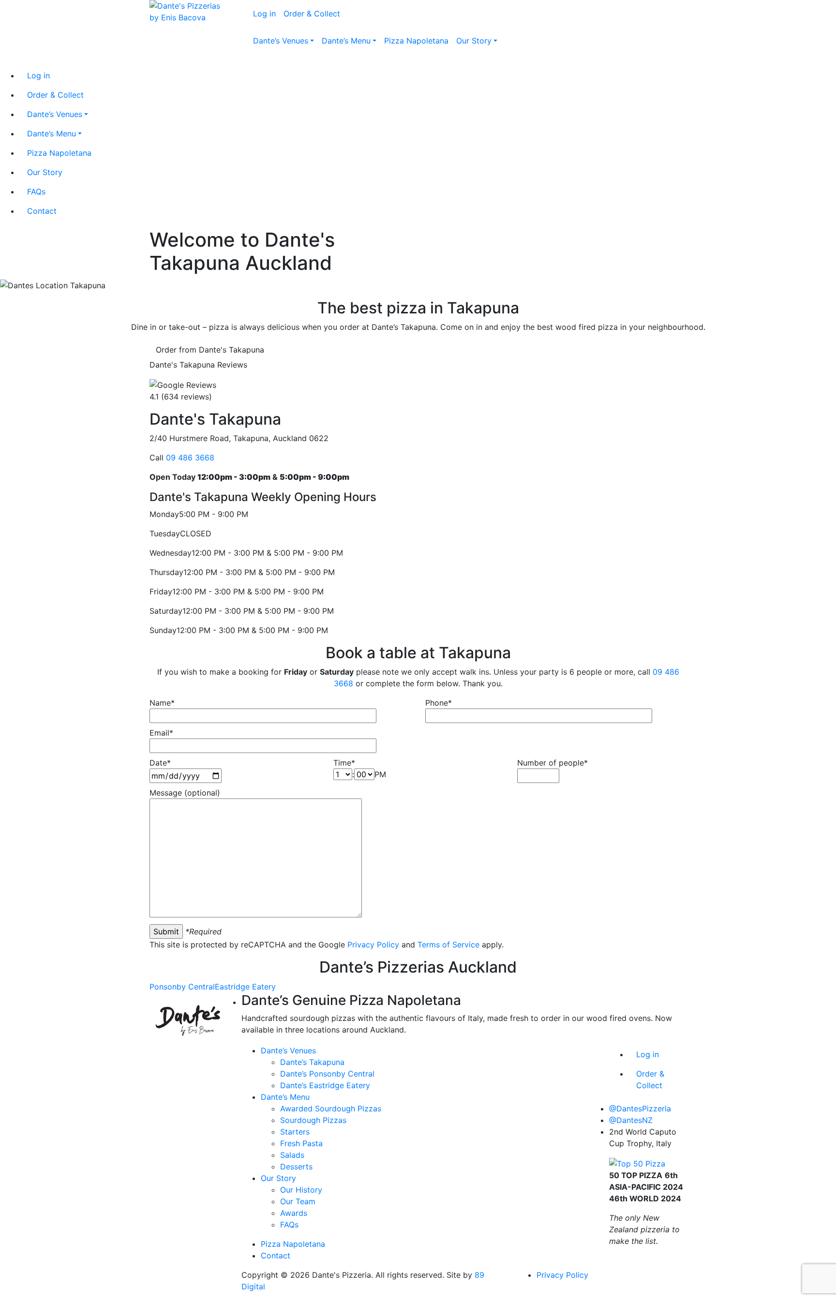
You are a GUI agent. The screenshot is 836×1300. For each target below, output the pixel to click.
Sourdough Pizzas (313, 1120)
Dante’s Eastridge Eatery (325, 1085)
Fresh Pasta (301, 1143)
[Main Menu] (247, 62)
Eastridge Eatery (245, 986)
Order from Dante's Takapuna (210, 350)
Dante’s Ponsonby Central (327, 1073)
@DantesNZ (631, 1120)
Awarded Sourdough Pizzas (330, 1108)
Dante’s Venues (288, 1050)
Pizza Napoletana (293, 1244)
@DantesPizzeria (640, 1108)
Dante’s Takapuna (312, 1062)
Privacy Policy (373, 944)
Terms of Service (448, 944)
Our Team (297, 1201)
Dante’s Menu (285, 1097)
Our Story (278, 1178)
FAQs (289, 1224)
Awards (293, 1213)
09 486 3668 (190, 457)
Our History (301, 1190)
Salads (292, 1155)
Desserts (296, 1166)
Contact (275, 1255)
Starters (295, 1132)
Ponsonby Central (182, 986)
